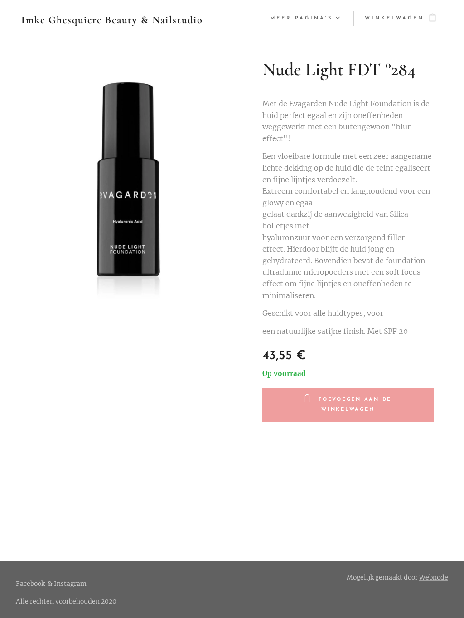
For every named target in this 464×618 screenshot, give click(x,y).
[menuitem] (303, 18)
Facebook (31, 584)
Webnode (433, 577)
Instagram (70, 584)
